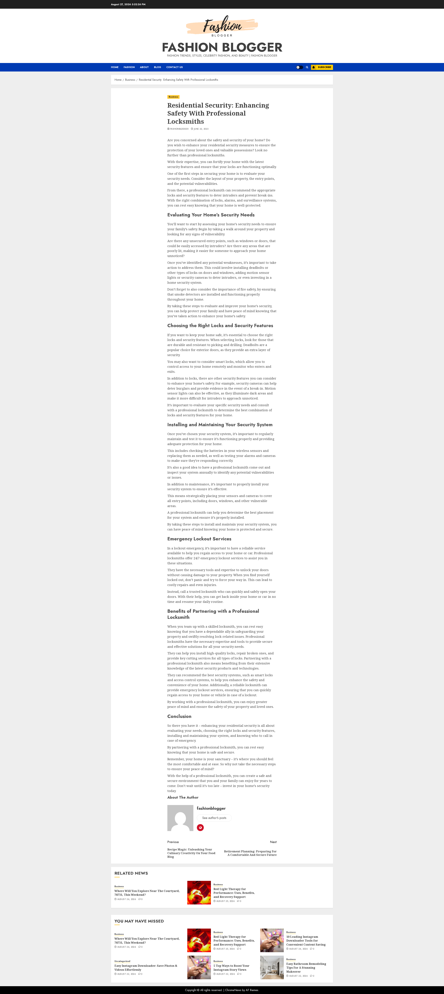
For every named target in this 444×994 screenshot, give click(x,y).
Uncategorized (122, 961)
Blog (157, 67)
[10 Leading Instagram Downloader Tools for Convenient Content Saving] (272, 940)
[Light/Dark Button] (299, 67)
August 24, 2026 (298, 949)
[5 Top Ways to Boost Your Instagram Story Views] (199, 967)
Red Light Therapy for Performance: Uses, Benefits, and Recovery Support (234, 893)
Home (114, 67)
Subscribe (324, 67)
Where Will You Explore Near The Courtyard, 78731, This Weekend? (147, 893)
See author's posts (214, 818)
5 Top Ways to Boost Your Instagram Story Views (231, 967)
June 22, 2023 (201, 129)
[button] (307, 67)
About (144, 67)
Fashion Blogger (222, 47)
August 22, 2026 (126, 974)
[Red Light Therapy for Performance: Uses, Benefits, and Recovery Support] (199, 892)
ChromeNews (233, 990)
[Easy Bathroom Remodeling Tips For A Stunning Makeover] (272, 967)
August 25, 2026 (225, 901)
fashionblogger (179, 129)
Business (173, 96)
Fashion (129, 67)
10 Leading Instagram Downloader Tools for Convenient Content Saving (306, 940)
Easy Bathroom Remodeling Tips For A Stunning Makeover (306, 968)
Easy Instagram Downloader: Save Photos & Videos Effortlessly (145, 967)
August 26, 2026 (126, 899)
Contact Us (174, 67)
